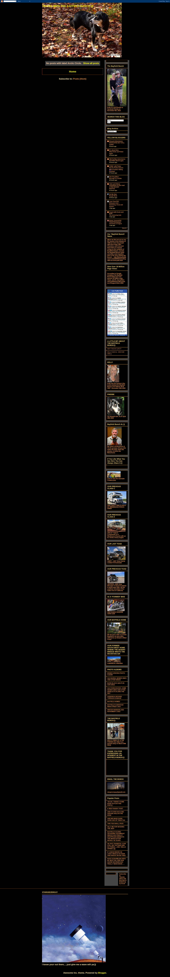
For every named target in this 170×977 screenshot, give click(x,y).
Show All (124, 228)
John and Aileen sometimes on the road (117, 184)
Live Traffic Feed (117, 291)
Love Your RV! (114, 201)
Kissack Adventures (116, 141)
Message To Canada (115, 178)
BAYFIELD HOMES (113, 701)
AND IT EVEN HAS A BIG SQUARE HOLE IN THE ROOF (115, 813)
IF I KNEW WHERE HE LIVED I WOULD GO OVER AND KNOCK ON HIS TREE (116, 853)
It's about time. (114, 150)
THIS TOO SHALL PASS (115, 823)
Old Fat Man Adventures (117, 159)
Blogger (102, 973)
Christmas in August (115, 223)
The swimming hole (115, 215)
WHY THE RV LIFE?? (114, 349)
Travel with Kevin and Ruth (116, 212)
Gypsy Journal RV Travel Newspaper (115, 221)
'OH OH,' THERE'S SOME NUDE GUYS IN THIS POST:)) (115, 803)
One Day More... (114, 177)
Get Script (112, 335)
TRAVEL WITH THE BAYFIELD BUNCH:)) (67, 6)
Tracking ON (122, 335)
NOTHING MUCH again (116, 160)
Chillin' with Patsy (115, 166)
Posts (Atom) (79, 79)
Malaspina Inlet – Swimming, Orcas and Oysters (116, 204)
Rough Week (113, 196)
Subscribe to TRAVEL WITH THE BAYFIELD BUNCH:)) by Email (122, 878)
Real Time (117, 335)
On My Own (113, 194)
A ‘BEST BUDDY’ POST (115, 808)
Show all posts (91, 63)
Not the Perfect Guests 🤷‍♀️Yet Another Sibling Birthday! (116, 169)
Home (72, 71)
